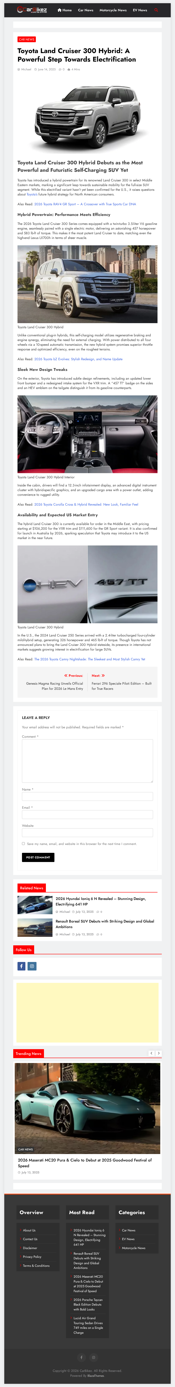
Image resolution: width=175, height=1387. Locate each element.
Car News (85, 10)
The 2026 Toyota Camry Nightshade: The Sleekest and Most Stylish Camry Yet (89, 659)
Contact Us (30, 1239)
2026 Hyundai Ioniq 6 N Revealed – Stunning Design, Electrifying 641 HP (90, 1237)
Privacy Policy (32, 1256)
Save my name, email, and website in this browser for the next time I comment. (82, 844)
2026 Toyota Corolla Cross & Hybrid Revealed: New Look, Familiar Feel (86, 504)
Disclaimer (30, 1248)
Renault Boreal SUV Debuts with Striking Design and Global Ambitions (87, 1260)
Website (28, 825)
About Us (29, 1230)
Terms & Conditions (36, 1265)
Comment (30, 736)
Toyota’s (32, 194)
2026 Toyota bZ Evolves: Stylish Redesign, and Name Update (78, 359)
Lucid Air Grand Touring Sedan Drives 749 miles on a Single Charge (88, 1325)
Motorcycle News (113, 10)
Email (27, 807)
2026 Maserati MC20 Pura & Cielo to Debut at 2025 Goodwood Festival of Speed (88, 1283)
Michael (26, 69)
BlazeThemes (96, 1376)
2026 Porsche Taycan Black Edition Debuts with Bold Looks (88, 1304)
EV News (140, 10)
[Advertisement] (87, 1013)
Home (66, 10)
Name (28, 789)
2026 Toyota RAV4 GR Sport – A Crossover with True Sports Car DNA (85, 204)
